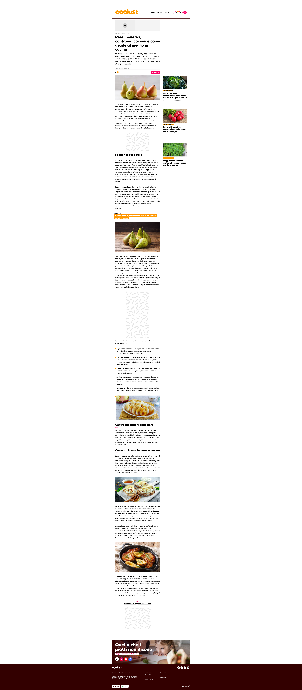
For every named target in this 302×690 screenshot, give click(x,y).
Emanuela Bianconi (125, 68)
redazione (146, 677)
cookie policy (147, 674)
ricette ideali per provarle (124, 126)
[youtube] (126, 659)
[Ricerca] (172, 12)
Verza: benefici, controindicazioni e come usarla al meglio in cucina (175, 95)
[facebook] (130, 659)
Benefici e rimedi (128, 633)
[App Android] (125, 686)
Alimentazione (118, 633)
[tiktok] (117, 659)
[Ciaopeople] (186, 686)
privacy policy (147, 672)
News (153, 12)
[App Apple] (116, 686)
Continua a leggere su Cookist (137, 604)
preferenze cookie (148, 679)
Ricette (159, 12)
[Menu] (185, 12)
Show (167, 12)
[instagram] (121, 659)
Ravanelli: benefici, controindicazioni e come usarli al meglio (174, 129)
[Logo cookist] (126, 12)
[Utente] (181, 12)
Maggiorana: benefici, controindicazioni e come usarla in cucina (174, 163)
